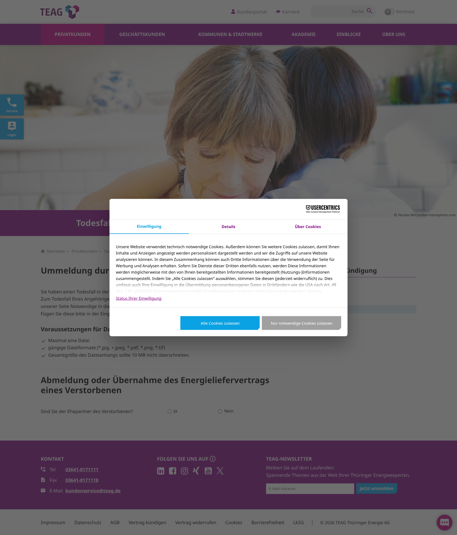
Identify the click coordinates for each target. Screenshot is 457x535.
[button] (446, 524)
